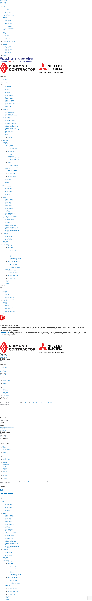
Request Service (6, 494)
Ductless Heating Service (10, 125)
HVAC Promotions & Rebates (9, 15)
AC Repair (7, 89)
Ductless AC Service (9, 118)
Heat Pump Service (12, 176)
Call (1, 490)
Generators (10, 137)
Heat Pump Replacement (13, 174)
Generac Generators (9, 136)
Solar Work (7, 111)
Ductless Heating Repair (10, 128)
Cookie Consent (51, 402)
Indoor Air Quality (9, 145)
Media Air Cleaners (14, 165)
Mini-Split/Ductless (7, 117)
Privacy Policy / (33, 402)
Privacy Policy (8, 12)
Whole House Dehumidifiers (14, 160)
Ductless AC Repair (9, 122)
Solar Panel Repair (9, 114)
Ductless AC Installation (10, 120)
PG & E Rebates (8, 139)
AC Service (7, 92)
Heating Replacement (10, 103)
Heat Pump (7, 168)
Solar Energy (5, 109)
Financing (5, 142)
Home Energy (6, 132)
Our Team (7, 9)
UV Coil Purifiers (13, 150)
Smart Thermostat (9, 95)
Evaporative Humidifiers (15, 157)
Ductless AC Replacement (10, 123)
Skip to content (3, 0)
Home (4, 6)
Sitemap (27, 402)
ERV (11, 153)
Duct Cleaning (8, 179)
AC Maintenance (8, 87)
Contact (4, 29)
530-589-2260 (3, 79)
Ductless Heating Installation (11, 126)
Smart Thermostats (9, 108)
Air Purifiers (10, 146)
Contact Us (4, 333)
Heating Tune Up (8, 106)
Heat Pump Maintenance (13, 171)
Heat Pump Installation (12, 170)
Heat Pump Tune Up (12, 178)
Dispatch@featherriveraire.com (7, 427)
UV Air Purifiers (13, 148)
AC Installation (8, 86)
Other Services (6, 143)
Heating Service (8, 104)
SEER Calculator (8, 26)
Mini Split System (9, 131)
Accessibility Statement (10, 14)
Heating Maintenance (9, 100)
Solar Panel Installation (10, 112)
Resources (5, 18)
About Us (5, 7)
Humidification (11, 156)
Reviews (7, 11)
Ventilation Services (12, 151)
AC (3, 84)
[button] (46, 286)
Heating (4, 97)
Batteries (7, 134)
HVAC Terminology (9, 23)
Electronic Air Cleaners (15, 167)
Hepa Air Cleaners (14, 164)
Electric (6, 181)
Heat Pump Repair (12, 173)
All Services (7, 22)
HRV (11, 154)
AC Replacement (8, 90)
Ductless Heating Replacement (12, 129)
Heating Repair (8, 101)
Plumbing (7, 182)
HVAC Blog (5, 17)
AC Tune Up (7, 94)
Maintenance (5, 140)
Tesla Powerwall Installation (11, 115)
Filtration (9, 162)
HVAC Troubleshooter (10, 28)
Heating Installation (9, 98)
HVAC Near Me (8, 20)
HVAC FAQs (7, 25)
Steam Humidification (14, 159)
